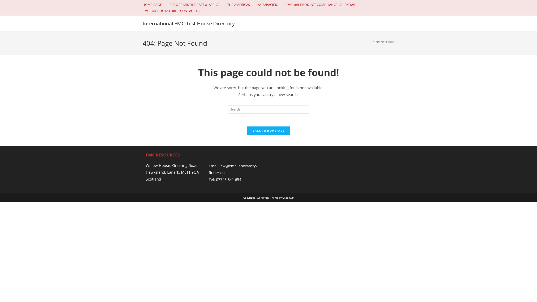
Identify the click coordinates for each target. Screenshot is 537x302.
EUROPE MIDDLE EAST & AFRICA (194, 5)
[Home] (371, 42)
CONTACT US (190, 11)
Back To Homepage (268, 131)
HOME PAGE (152, 5)
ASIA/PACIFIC (268, 5)
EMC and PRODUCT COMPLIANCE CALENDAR (320, 5)
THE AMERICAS (238, 5)
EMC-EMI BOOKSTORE (160, 11)
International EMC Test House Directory (189, 23)
